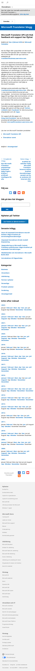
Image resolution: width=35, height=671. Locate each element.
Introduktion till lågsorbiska (11, 258)
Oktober (14, 319)
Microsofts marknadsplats (8, 618)
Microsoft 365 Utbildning (8, 553)
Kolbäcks (4, 532)
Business (4, 269)
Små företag (5, 596)
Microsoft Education (7, 544)
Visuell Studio (5, 627)
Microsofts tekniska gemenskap (10, 615)
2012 (3, 413)
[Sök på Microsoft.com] (7, 2)
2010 (3, 431)
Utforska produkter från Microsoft (11, 505)
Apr (19, 308)
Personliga (5, 283)
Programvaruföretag (7, 624)
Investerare (5, 648)
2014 (3, 395)
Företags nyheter (6, 642)
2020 (3, 334)
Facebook (15, 110)
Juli (28, 336)
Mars (15, 308)
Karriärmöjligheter (7, 636)
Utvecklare (5, 273)
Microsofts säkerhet (7, 578)
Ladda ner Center (6, 520)
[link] (14, 221)
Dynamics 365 (5, 584)
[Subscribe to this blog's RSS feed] (23, 192)
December (28, 310)
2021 (3, 323)
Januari (4, 317)
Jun (26, 308)
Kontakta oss (5, 664)
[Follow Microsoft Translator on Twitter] (10, 192)
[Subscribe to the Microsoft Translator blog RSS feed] (19, 475)
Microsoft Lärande (7, 608)
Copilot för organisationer (9, 495)
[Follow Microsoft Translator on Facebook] (14, 192)
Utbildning (5, 276)
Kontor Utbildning (7, 557)
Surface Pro (5, 489)
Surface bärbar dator (7, 492)
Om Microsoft (5, 639)
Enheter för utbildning (8, 547)
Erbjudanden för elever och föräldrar (11, 563)
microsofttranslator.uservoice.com (20, 122)
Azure (3, 581)
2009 (3, 440)
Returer (4, 526)
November (19, 310)
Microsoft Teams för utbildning (10, 550)
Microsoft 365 (5, 501)
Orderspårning (6, 529)
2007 (3, 459)
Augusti (4, 319)
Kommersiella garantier (8, 535)
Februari (9, 308)
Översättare (6, 7)
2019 (3, 345)
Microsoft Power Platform (9, 621)
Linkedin (4, 110)
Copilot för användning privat (10, 498)
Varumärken (5, 667)
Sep (9, 338)
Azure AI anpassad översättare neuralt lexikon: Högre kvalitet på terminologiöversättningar (15, 234)
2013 (3, 404)
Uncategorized (12, 147)
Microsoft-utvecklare (7, 605)
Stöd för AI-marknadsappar (9, 612)
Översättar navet (9, 137)
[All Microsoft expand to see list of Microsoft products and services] (2, 2)
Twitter (27, 108)
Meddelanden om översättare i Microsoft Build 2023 (16, 254)
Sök (7, 209)
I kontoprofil (5, 517)
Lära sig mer (24, 14)
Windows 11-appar (7, 508)
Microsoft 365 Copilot (7, 590)
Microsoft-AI (5, 575)
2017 (3, 364)
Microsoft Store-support (8, 523)
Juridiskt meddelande (21, 664)
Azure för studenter (7, 566)
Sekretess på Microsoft (8, 645)
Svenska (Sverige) (9, 654)
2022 (3, 314)
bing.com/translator (8, 118)
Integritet (12, 664)
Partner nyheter (7, 280)
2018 (3, 353)
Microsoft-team (6, 593)
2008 (3, 448)
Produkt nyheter (7, 287)
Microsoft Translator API (12, 134)
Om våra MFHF (14, 667)
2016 (3, 375)
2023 (3, 305)
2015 (3, 386)
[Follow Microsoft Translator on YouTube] (19, 192)
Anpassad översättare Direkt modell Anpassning (14, 241)
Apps (18, 112)
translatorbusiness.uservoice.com (13, 58)
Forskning (5, 290)
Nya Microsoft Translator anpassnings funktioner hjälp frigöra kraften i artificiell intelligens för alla (6, 169)
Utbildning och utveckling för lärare (11, 560)
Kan (22, 308)
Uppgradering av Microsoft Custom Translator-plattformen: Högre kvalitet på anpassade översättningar (16, 247)
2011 (3, 422)
